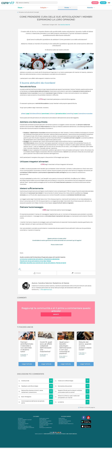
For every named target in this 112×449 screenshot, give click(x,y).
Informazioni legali (43, 422)
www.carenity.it (39, 433)
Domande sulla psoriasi (65, 386)
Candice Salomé (65, 24)
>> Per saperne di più (45, 289)
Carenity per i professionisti (45, 427)
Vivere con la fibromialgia (65, 380)
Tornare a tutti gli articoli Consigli (28, 12)
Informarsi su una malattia (65, 421)
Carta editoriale (42, 419)
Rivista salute (62, 418)
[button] (21, 8)
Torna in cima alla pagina (87, 407)
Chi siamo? (20, 418)
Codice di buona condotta (45, 421)
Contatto (41, 426)
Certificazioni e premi (44, 418)
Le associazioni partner (23, 423)
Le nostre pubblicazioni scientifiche (26, 427)
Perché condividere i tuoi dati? (25, 419)
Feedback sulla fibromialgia (29, 386)
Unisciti (95, 2)
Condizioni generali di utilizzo (46, 423)
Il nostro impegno (22, 428)
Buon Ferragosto (26, 396)
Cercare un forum (63, 419)
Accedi (103, 2)
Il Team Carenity (21, 421)
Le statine (61, 402)
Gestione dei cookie (43, 425)
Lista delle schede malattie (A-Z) (66, 423)
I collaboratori (21, 425)
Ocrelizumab (25, 380)
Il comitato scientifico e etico (24, 426)
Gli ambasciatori (21, 422)
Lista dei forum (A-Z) (63, 422)
